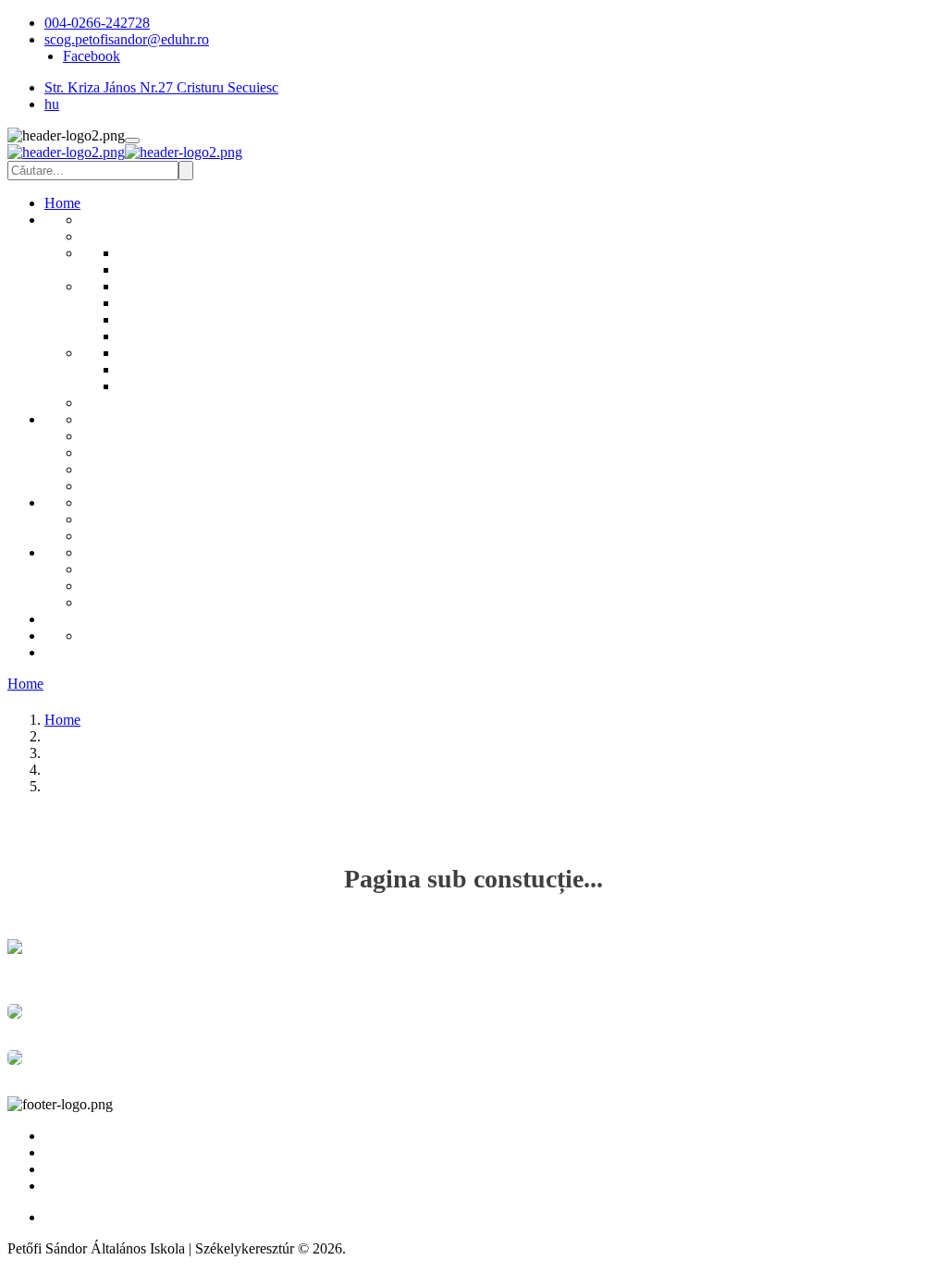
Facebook (91, 56)
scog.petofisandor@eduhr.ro (126, 39)
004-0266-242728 (97, 23)
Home (25, 683)
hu (51, 104)
